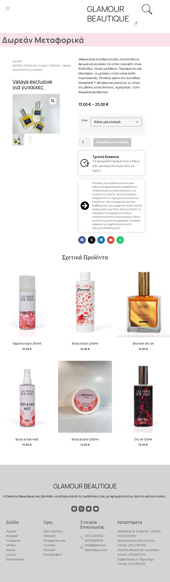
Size (84, 120)
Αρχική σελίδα (17, 63)
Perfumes (30, 65)
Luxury (43, 65)
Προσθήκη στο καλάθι (112, 142)
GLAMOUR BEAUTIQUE (85, 486)
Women (55, 65)
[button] (7, 8)
